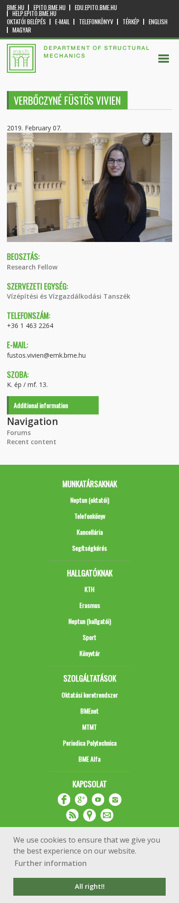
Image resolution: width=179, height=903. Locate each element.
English (158, 22)
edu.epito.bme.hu (96, 8)
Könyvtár (89, 653)
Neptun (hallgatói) (89, 621)
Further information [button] (51, 863)
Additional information (41, 405)
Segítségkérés (89, 548)
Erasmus (89, 605)
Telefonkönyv (96, 22)
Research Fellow (32, 267)
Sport (89, 637)
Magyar (21, 30)
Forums (19, 432)
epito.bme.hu (50, 8)
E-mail (62, 22)
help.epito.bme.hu (34, 13)
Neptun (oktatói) (89, 500)
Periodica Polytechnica (90, 742)
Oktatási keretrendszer (90, 694)
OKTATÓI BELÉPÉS (26, 22)
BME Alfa (89, 758)
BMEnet (89, 710)
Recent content (31, 441)
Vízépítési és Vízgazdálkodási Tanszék (68, 296)
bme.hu (15, 8)
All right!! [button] (90, 886)
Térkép (131, 22)
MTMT (89, 726)
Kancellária (90, 532)
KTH (89, 589)
